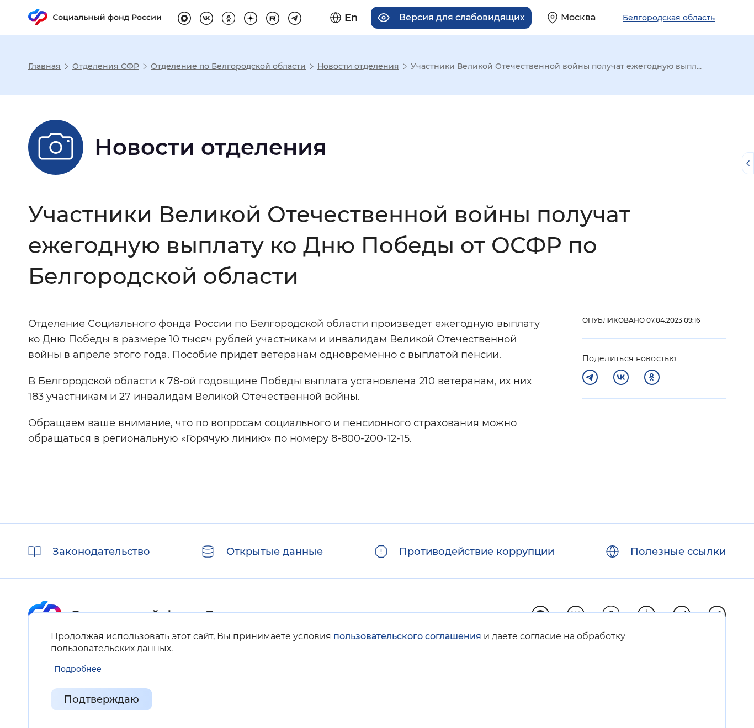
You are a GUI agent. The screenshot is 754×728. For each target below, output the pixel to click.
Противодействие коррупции (476, 551)
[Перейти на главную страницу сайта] (95, 17)
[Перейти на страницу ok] (228, 16)
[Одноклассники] (652, 377)
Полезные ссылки (678, 551)
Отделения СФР (105, 66)
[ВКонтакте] (621, 377)
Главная (44, 66)
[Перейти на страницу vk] (206, 16)
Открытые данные (274, 551)
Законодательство (101, 551)
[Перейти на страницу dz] (250, 16)
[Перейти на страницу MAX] (184, 16)
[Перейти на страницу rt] (272, 16)
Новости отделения (358, 66)
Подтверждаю (101, 699)
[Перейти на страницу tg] (294, 16)
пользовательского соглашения (407, 636)
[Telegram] (590, 377)
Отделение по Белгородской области (228, 66)
